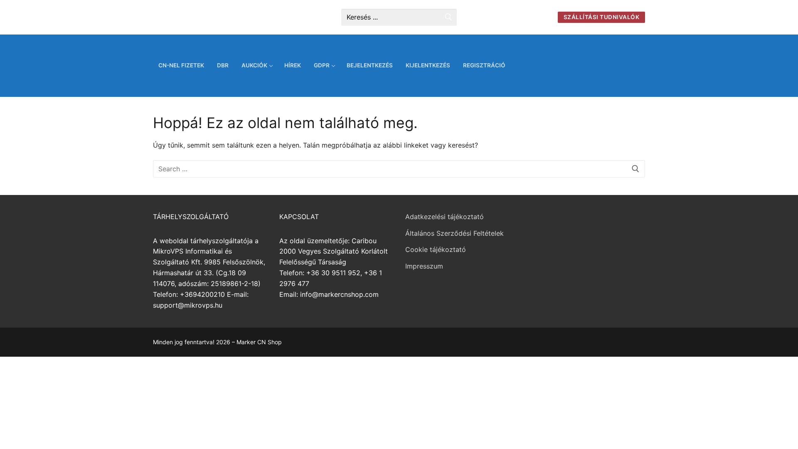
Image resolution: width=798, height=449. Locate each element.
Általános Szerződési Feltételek (454, 233)
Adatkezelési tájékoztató (444, 216)
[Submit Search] (448, 17)
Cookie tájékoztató (435, 249)
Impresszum (424, 266)
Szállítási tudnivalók (602, 17)
